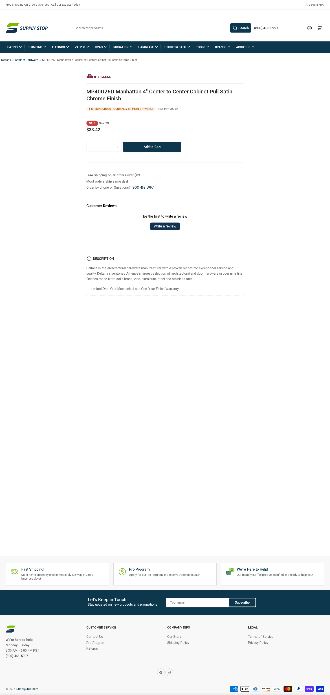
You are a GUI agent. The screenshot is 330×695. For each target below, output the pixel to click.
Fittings (58, 47)
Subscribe (242, 602)
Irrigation (120, 47)
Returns (92, 648)
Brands (220, 47)
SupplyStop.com (27, 689)
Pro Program (95, 643)
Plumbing (35, 47)
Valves (80, 47)
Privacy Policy (258, 643)
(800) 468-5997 (17, 656)
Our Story (174, 637)
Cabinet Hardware (27, 60)
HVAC (99, 47)
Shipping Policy (178, 643)
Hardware (146, 47)
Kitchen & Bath (175, 47)
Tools (200, 47)
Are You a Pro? (315, 4)
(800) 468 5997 (143, 187)
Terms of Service (260, 637)
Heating (12, 47)
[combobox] (161, 28)
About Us (243, 47)
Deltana (6, 60)
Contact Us (94, 637)
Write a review (165, 226)
